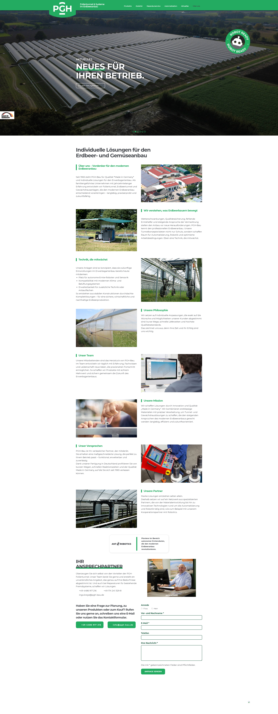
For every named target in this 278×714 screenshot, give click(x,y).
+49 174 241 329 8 (112, 590)
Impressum (252, 707)
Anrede (145, 605)
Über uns (196, 6)
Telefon (145, 633)
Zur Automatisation (88, 85)
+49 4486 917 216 (88, 590)
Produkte (128, 6)
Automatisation (171, 6)
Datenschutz (267, 707)
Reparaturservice (153, 6)
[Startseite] (62, 9)
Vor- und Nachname (151, 613)
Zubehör (139, 6)
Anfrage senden (153, 672)
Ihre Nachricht (148, 643)
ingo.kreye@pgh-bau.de (91, 595)
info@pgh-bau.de (123, 625)
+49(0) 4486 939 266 (134, 702)
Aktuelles (185, 6)
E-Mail (144, 623)
